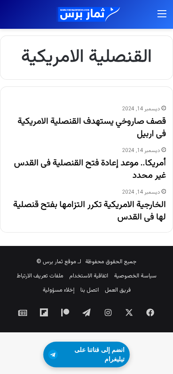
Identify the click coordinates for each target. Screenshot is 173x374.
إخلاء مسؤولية (59, 290)
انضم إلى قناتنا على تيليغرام (100, 354)
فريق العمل (118, 290)
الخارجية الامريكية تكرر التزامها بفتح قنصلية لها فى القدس (89, 211)
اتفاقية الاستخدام (88, 276)
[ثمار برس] (86, 14)
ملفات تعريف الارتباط (39, 276)
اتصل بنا (89, 290)
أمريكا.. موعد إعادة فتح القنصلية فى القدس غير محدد (90, 169)
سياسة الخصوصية (135, 276)
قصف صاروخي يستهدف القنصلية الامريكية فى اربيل (92, 127)
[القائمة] (161, 18)
